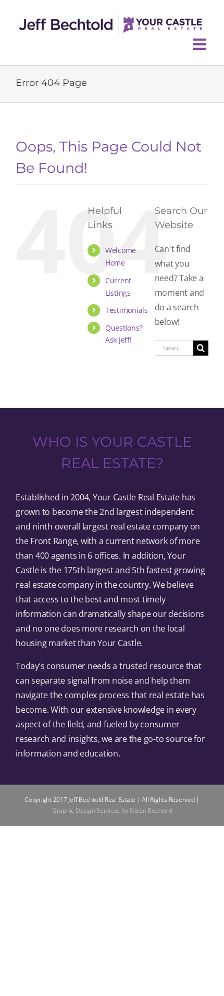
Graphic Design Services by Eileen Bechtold (112, 810)
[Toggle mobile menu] (200, 44)
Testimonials (126, 310)
